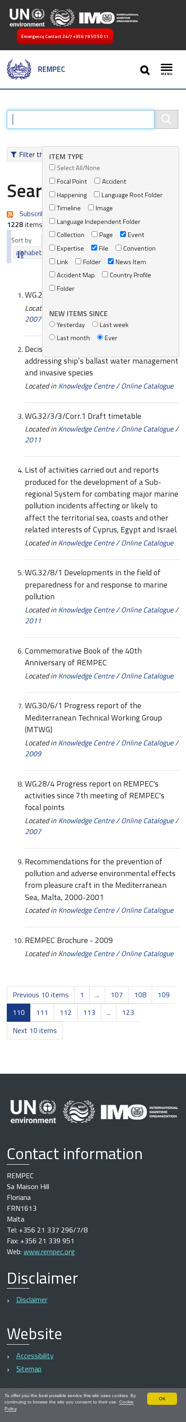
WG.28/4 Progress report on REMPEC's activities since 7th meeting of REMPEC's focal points (94, 795)
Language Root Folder (132, 195)
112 (66, 1012)
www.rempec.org (49, 1251)
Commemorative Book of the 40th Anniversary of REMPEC (83, 656)
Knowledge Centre (86, 385)
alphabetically (36, 252)
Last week (114, 325)
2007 (33, 318)
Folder (92, 262)
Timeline (69, 208)
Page (106, 235)
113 (89, 1012)
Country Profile (130, 275)
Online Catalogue (147, 385)
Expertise (70, 248)
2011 (33, 439)
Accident (114, 181)
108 (140, 994)
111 (42, 1012)
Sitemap (29, 1368)
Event (136, 235)
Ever (111, 338)
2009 (33, 753)
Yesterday (71, 325)
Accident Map (76, 275)
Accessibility (35, 1355)
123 (128, 1012)
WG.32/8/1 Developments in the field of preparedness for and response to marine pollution (96, 584)
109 (164, 994)
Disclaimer (31, 1299)
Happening (72, 195)
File (103, 248)
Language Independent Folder (98, 222)
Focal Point (72, 181)
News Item (131, 262)
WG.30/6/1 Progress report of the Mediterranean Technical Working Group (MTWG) (93, 717)
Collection (70, 235)
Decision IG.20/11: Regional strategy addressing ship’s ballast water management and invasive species (101, 361)
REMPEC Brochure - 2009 (69, 940)
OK (162, 1398)
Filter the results (44, 154)
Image (104, 208)
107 (117, 994)
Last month (73, 338)
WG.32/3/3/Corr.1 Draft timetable (83, 416)
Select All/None (78, 168)
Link (62, 262)
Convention (139, 248)
